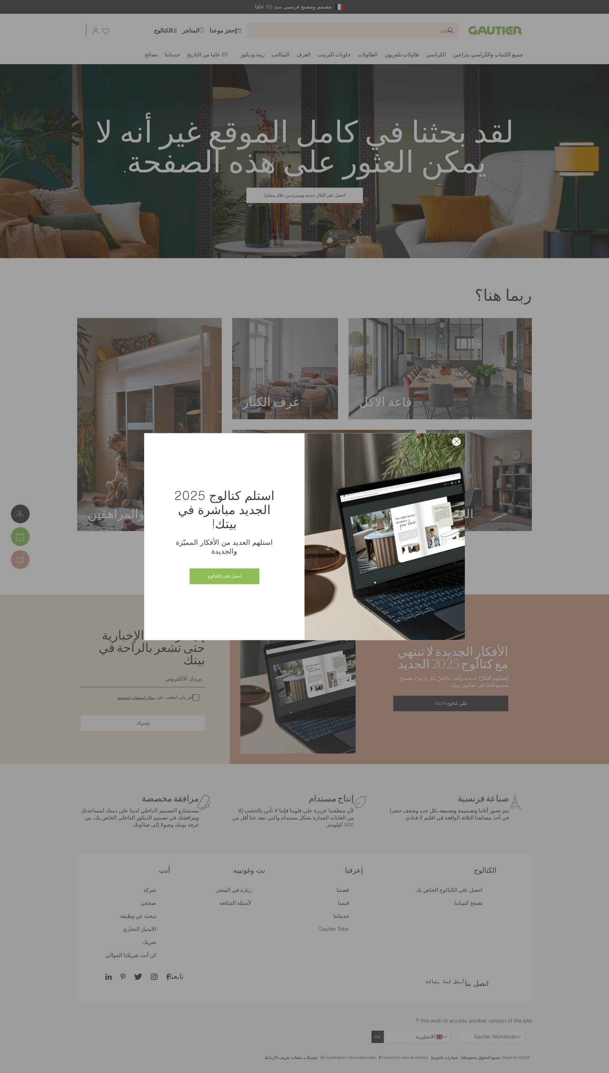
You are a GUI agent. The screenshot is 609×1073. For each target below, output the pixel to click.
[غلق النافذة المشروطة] (456, 441)
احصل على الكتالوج (224, 576)
